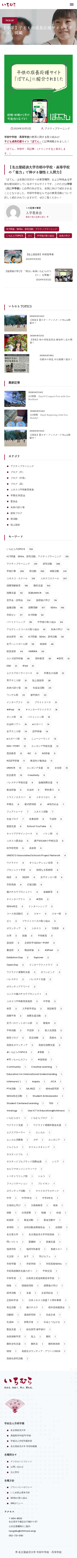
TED (53, 1103)
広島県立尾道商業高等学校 (42, 1278)
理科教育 (43, 658)
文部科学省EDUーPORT (40, 942)
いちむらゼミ (16, 1118)
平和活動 (14, 1030)
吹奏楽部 (36, 819)
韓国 (11, 1351)
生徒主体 (53, 1314)
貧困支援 (14, 826)
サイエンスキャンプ (41, 1147)
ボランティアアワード (21, 986)
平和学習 (14, 1278)
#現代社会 (55, 804)
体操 (57, 1205)
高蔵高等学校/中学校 (21, 1435)
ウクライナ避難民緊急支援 (49, 1125)
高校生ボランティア (20, 1045)
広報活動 (34, 884)
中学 (11, 1198)
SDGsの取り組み (19, 1497)
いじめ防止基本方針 (20, 1492)
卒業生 (13, 804)
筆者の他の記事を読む (36, 217)
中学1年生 (29, 1198)
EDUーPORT (16, 746)
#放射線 (45, 1059)
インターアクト (18, 702)
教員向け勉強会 (41, 760)
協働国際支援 (48, 782)
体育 (12, 1008)
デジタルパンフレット (21, 1461)
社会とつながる (54, 1322)
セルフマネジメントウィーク (24, 1169)
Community (16, 1067)
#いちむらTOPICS (19, 1052)
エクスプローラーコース (22, 673)
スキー (40, 913)
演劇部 (12, 1314)
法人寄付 (15, 1472)
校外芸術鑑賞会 (58, 1307)
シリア (58, 1161)
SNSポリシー (17, 1503)
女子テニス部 (17, 731)
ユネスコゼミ (46, 797)
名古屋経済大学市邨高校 (44, 1234)
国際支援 (15, 593)
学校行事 (15, 571)
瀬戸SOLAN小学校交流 (48, 840)
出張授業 (29, 1212)
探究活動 (51, 563)
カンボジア (56, 1139)
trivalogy (14, 1110)
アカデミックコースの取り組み (26, 629)
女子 (28, 1256)
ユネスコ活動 (43, 811)
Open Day (15, 964)
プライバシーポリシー (21, 1487)
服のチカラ (34, 1307)
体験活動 (58, 571)
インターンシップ (40, 906)
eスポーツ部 (16, 738)
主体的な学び (16, 1205)
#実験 (43, 1052)
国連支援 (53, 1241)
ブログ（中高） (19, 478)
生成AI (12, 1322)
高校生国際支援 (49, 1045)
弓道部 (55, 819)
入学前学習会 (32, 1008)
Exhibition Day (17, 957)
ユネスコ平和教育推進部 (22, 1001)
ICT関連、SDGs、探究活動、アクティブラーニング (31, 229)
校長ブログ (16, 513)
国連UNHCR (38, 593)
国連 (27, 935)
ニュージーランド (43, 738)
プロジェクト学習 (19, 870)
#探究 (63, 658)
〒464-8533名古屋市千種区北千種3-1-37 (23, 1520)
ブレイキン (46, 1183)
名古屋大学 (15, 1234)
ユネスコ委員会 (17, 840)
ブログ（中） (18, 472)
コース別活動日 (17, 913)
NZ (32, 753)
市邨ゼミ (15, 615)
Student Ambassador (48, 1096)
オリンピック (50, 972)
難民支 (37, 1344)
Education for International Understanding (34, 1074)
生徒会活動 (42, 687)
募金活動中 (52, 1220)
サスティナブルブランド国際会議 (26, 1161)
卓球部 (12, 1227)
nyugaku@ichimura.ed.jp (22, 1530)
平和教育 (45, 935)
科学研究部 (15, 848)
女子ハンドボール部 (20, 644)
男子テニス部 (17, 680)
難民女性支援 (16, 1344)
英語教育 (14, 753)
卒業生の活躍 (54, 673)
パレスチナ (15, 979)
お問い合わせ (17, 1466)
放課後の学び (46, 600)
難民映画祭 (56, 1344)
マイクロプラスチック (50, 1191)
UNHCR (14, 768)
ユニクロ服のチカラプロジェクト (27, 994)
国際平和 (14, 1015)
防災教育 (14, 775)
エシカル (43, 1132)
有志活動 (14, 1307)
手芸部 (33, 1030)
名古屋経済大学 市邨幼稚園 (24, 1446)
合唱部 (61, 1227)
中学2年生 (50, 1198)
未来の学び (64, 235)
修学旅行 (38, 695)
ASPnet (52, 950)
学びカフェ (47, 1256)
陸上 (35, 1336)
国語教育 (54, 1008)
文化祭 (61, 768)
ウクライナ (15, 862)
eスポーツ (40, 724)
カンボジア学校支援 (44, 746)
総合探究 (15, 636)
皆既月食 (31, 1322)
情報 (11, 1285)
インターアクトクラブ (43, 964)
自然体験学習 (16, 1336)
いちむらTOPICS (14, 235)
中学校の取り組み (45, 235)
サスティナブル (17, 1154)
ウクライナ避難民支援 (21, 972)
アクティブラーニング (57, 128)
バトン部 (50, 833)
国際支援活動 (36, 1015)
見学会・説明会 (18, 600)
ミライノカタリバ (19, 797)
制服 (46, 1212)
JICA (55, 1081)
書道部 (13, 950)
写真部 (58, 928)
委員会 (14, 501)
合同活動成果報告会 (37, 1227)
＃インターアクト (19, 899)
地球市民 (14, 1249)
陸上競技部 (41, 680)
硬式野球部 (33, 804)
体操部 (47, 644)
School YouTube (39, 826)
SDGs (57, 607)
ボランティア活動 (18, 1191)
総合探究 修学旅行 (38, 1329)
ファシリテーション (19, 1183)
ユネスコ (39, 928)
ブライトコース (46, 702)
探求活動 (14, 1293)
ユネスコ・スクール (21, 578)
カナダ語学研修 (18, 658)
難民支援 (41, 585)
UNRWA (36, 651)
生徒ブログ (15, 819)
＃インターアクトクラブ (41, 709)
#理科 (42, 899)
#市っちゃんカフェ (19, 1059)
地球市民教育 (35, 1249)
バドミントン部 (39, 717)
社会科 (33, 790)
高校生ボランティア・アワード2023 (43, 1351)
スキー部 (59, 913)
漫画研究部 (32, 1314)
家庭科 (49, 1023)
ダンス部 (14, 717)
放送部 (13, 942)
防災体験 (36, 1037)
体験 (11, 1212)
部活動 (14, 519)
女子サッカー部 (51, 877)
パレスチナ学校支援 (20, 782)
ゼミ (30, 235)
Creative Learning (44, 1067)
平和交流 (50, 1271)
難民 (51, 1336)
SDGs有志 (15, 906)
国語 (12, 877)
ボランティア (16, 928)
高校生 (55, 1037)
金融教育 (50, 892)
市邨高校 (14, 884)
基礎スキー (59, 1249)
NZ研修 (48, 753)
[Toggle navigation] (72, 4)
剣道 (61, 1212)
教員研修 (14, 790)
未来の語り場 (18, 507)
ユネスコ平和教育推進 (22, 489)
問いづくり (15, 1241)
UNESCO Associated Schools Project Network (36, 855)
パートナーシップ (19, 622)
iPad (28, 665)
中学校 (49, 1001)
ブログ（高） (18, 484)
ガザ (38, 1139)
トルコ (44, 1176)
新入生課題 (53, 1030)
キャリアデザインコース (22, 833)
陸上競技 (15, 524)
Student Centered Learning (25, 1103)
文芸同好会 (49, 1293)
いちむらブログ (41, 1118)
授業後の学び (53, 1285)
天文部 (12, 1256)
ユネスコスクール (53, 578)
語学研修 (40, 731)
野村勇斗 (52, 790)
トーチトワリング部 (19, 1176)
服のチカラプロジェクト (22, 892)
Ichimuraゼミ (17, 1081)
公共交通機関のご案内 (19, 1526)
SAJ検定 (33, 1088)
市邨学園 (14, 1263)
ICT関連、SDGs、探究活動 (46, 636)
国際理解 (36, 607)
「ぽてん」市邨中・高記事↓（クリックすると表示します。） (35, 151)
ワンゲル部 (16, 695)
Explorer (41, 957)
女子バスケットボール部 (22, 1023)
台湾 (12, 935)
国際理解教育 (17, 585)
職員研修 (32, 950)
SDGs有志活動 (17, 1096)
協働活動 (15, 607)
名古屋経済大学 (18, 1430)
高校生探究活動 (17, 1358)
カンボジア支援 (38, 768)
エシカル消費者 (17, 1139)
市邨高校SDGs (56, 1263)
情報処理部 (30, 1285)
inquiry (38, 1081)
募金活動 (31, 1220)
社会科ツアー (17, 724)
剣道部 (12, 1220)
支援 (31, 1293)
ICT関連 (36, 615)
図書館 (34, 1241)
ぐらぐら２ (15, 1147)
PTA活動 (14, 1088)
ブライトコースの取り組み (39, 921)
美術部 (35, 848)
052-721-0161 (16, 1535)
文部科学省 (15, 1300)
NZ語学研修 (16, 760)
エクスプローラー (18, 1132)
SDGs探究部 (55, 1088)
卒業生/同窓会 (18, 495)
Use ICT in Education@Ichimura (48, 1110)
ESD (12, 665)
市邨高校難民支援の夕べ (22, 1271)
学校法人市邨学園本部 (21, 1440)
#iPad (13, 709)
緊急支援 (14, 1329)
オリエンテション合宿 (43, 862)
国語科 (28, 877)
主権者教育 (39, 1205)
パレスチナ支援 (40, 979)
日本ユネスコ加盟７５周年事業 (47, 1300)
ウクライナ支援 (17, 1125)
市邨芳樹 (33, 1263)
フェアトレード (17, 811)
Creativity (36, 775)
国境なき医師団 (47, 870)
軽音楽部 (15, 651)
